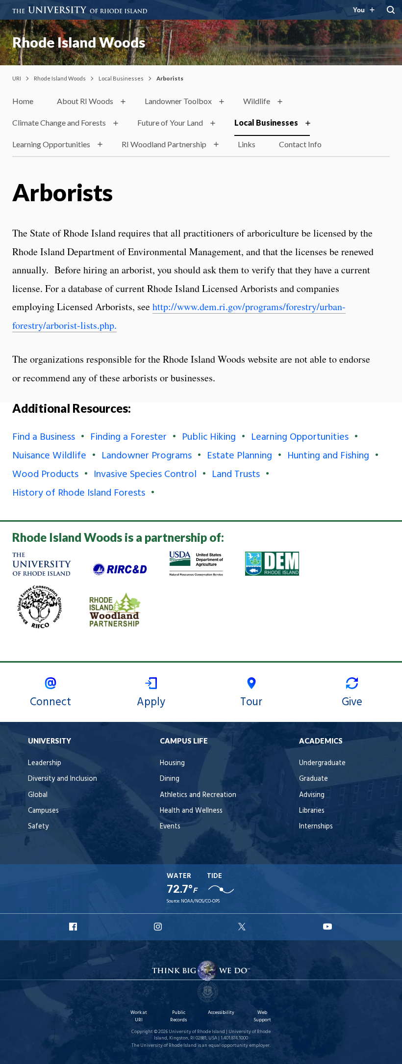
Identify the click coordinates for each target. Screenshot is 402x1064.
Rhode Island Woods (78, 42)
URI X (243, 927)
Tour (251, 702)
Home (22, 101)
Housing (172, 763)
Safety (38, 826)
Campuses (43, 811)
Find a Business (43, 437)
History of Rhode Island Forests (78, 493)
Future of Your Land (170, 122)
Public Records (178, 1016)
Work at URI (138, 1016)
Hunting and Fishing (328, 456)
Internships (316, 826)
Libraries (312, 811)
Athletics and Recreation (198, 795)
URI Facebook (74, 927)
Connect (50, 702)
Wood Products (45, 474)
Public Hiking (209, 437)
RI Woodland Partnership (164, 144)
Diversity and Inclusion (62, 779)
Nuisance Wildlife (49, 456)
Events (170, 826)
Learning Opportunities (51, 144)
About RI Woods (85, 101)
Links (246, 144)
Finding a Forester (128, 437)
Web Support (262, 1016)
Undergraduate (322, 763)
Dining (169, 779)
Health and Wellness (191, 811)
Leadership (44, 763)
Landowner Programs (146, 456)
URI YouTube (328, 927)
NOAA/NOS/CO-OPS (200, 901)
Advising (312, 795)
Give (352, 702)
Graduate (313, 779)
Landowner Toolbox (178, 101)
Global (38, 795)
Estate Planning (239, 456)
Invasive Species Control (145, 474)
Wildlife (256, 101)
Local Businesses (121, 78)
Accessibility (221, 1012)
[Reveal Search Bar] (390, 10)
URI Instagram (159, 927)
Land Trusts (236, 474)
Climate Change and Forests (59, 122)
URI (16, 78)
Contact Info (300, 144)
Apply (151, 702)
